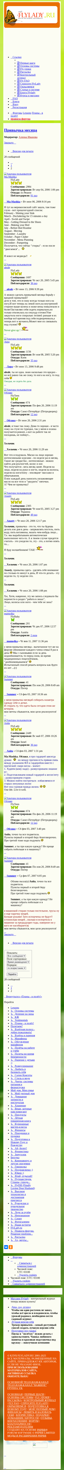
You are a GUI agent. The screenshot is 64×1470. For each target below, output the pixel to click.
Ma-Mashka (10, 176)
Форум (33, 1421)
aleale (7, 267)
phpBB (41, 1429)
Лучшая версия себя (22, 1322)
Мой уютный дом (41, 1409)
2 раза (34, 635)
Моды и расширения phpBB (26, 1435)
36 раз (34, 283)
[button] (12, 162)
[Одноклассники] (11, 1247)
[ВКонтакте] (6, 1247)
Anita (7, 723)
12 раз (34, 414)
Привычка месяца (20, 130)
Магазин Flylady (20, 1298)
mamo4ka (9, 613)
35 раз (34, 360)
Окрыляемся (16, 1406)
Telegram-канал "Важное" (27, 1385)
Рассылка (14, 1400)
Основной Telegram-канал (27, 1382)
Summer (8, 679)
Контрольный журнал (40, 1400)
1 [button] (11, 165)
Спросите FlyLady (34, 1403)
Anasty (7, 496)
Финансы (14, 1412)
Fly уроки (42, 1397)
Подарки (42, 1415)
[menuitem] (26, 63)
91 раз (34, 195)
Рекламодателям (20, 1426)
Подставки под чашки (23, 1330)
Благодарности (19, 1424)
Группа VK (15, 1388)
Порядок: (12, 965)
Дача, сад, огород (21, 1307)
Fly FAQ (14, 1403)
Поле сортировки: (17, 958)
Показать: (12, 952)
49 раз (34, 514)
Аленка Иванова (28, 137)
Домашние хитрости (23, 1418)
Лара (7, 341)
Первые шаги (34, 1394)
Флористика (25, 1415)
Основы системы (20, 1397)
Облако (8, 392)
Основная (15, 1394)
